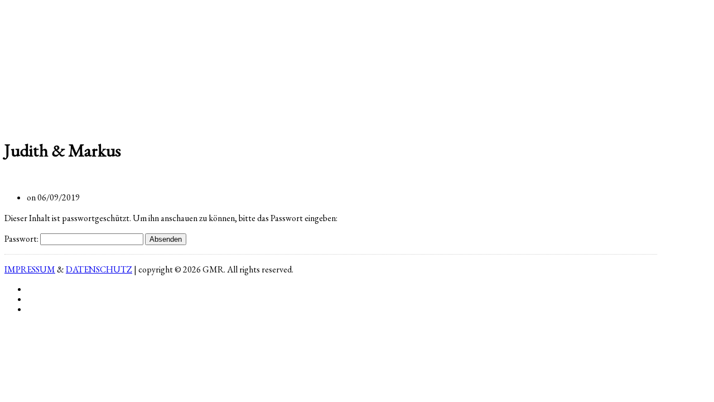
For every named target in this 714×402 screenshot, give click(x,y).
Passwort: (22, 239)
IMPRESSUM (29, 269)
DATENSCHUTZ (99, 269)
